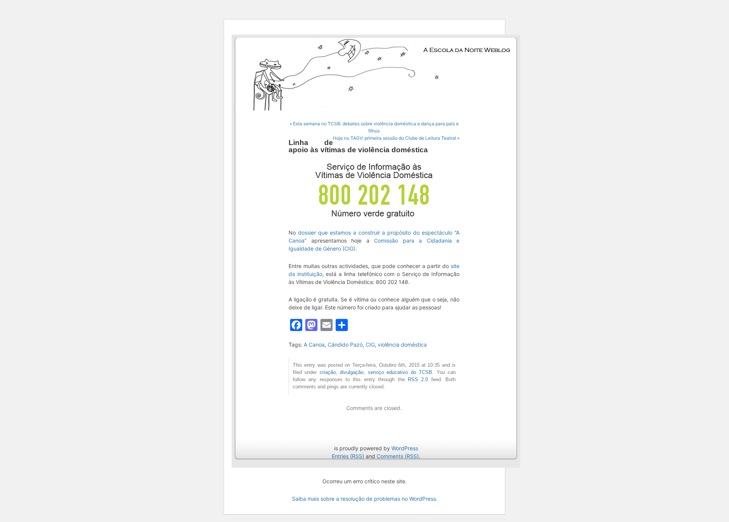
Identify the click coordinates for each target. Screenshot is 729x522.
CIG (370, 344)
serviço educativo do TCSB (400, 372)
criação (328, 372)
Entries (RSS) (348, 456)
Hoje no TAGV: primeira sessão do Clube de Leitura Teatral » (396, 138)
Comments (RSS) (398, 456)
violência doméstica (402, 344)
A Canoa (314, 344)
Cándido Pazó (345, 344)
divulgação (351, 372)
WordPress (404, 448)
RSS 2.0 (418, 379)
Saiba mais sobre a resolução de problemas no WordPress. (364, 498)
